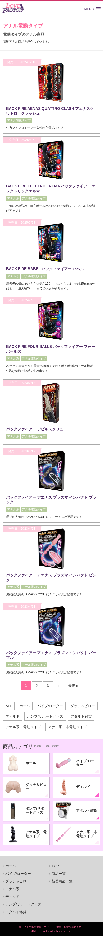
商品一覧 (59, 874)
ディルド (13, 716)
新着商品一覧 (62, 881)
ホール (25, 706)
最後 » (73, 686)
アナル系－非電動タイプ (67, 727)
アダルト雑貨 (81, 716)
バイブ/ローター (50, 706)
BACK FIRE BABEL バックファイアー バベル (45, 269)
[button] (89, 9)
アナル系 (13, 889)
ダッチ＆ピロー (82, 706)
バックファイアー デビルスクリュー (36, 429)
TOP (55, 866)
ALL (9, 706)
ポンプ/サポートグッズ (45, 716)
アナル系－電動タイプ (23, 727)
